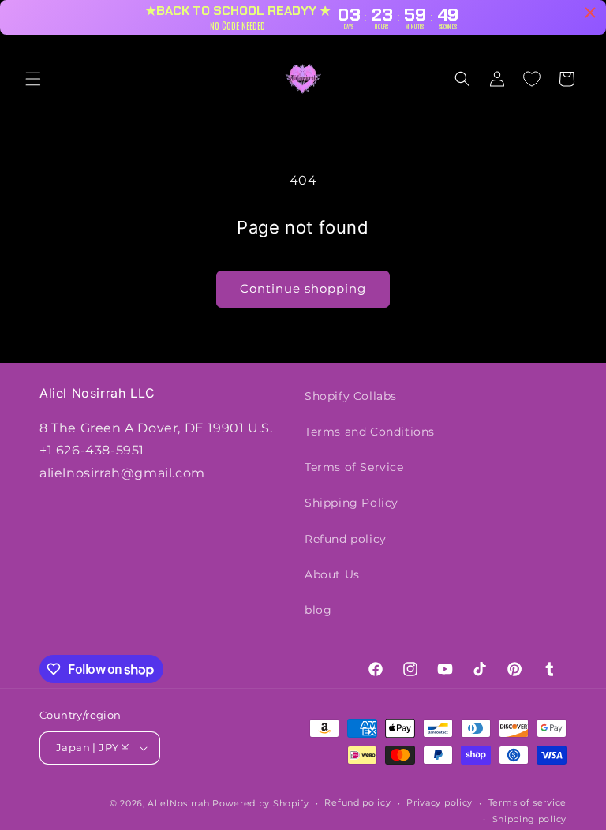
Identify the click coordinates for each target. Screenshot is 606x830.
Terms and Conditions (370, 431)
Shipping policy (529, 818)
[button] (33, 79)
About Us (332, 574)
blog (318, 610)
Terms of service (527, 802)
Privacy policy (439, 802)
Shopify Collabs (351, 396)
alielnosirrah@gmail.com (122, 472)
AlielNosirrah (178, 803)
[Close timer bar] (590, 12)
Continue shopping (303, 288)
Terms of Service (354, 467)
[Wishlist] (531, 79)
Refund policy (346, 539)
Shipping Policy (351, 502)
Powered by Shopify (260, 803)
